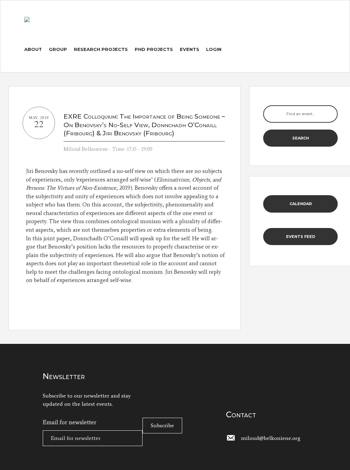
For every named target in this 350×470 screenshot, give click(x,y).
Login (213, 49)
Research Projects (101, 49)
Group (58, 49)
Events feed (300, 236)
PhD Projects (154, 49)
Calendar (301, 203)
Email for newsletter (69, 422)
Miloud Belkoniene (86, 149)
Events (189, 49)
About (33, 49)
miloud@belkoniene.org (270, 438)
